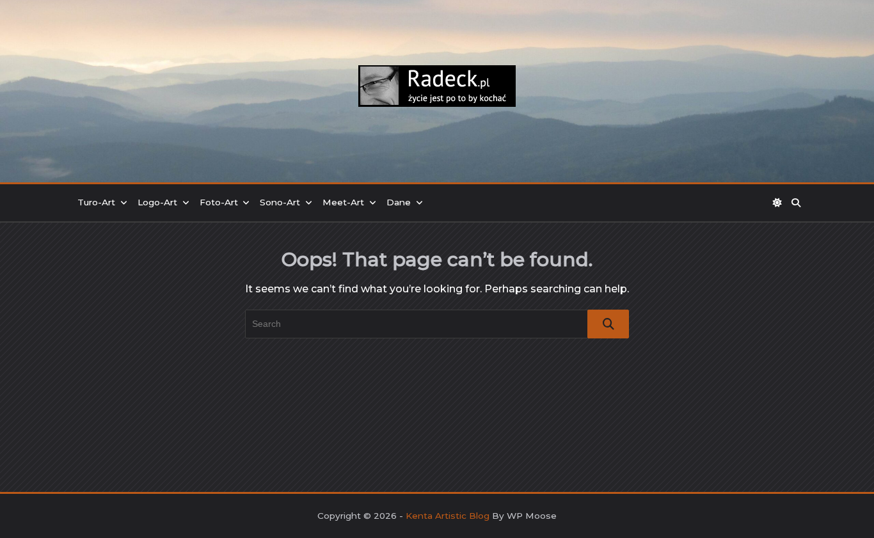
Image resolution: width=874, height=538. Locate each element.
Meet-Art (343, 202)
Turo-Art (96, 202)
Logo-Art (157, 202)
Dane (398, 202)
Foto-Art (219, 202)
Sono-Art (280, 202)
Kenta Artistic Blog (447, 515)
